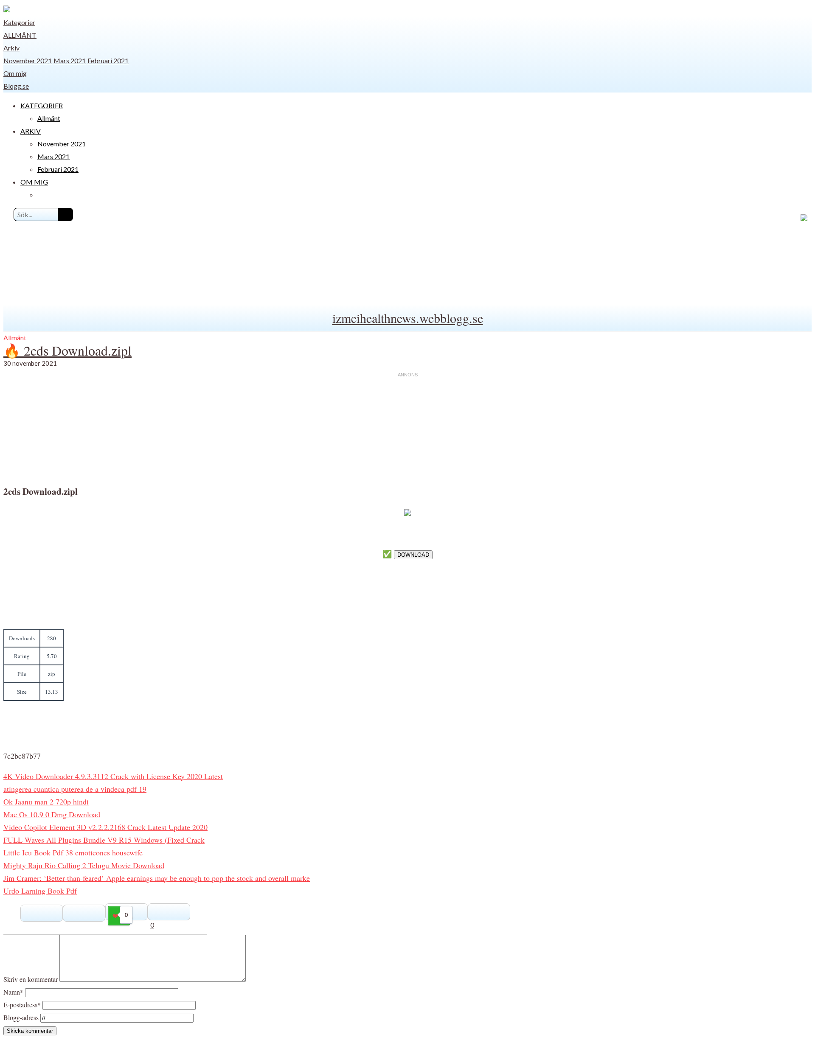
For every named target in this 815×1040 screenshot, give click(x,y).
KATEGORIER (41, 105)
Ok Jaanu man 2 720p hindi (46, 801)
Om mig (15, 73)
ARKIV (30, 131)
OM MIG (34, 182)
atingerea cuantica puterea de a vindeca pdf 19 (74, 789)
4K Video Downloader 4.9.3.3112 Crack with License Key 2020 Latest (113, 776)
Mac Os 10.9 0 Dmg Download (51, 814)
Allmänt (20, 35)
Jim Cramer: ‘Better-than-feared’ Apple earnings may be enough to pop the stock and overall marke (156, 878)
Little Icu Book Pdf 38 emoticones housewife (73, 852)
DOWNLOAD (413, 555)
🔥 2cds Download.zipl (67, 350)
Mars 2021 (69, 60)
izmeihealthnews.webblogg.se (407, 317)
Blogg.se (16, 86)
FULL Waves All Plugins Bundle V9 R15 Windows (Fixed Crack (104, 840)
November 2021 (27, 60)
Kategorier (19, 22)
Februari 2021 (108, 60)
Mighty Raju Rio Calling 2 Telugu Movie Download (83, 865)
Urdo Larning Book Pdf (40, 891)
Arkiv (11, 48)
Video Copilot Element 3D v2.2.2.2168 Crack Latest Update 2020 (105, 827)
